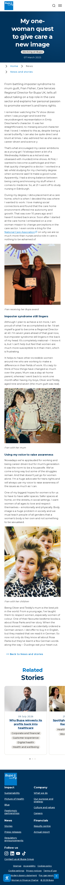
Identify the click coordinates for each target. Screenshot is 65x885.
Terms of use (50, 870)
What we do (41, 793)
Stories (8, 826)
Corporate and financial (26, 733)
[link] (56, 876)
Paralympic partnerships (11, 812)
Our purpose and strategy (43, 800)
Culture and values (44, 807)
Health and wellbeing (26, 747)
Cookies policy (45, 866)
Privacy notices (34, 870)
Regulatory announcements (13, 839)
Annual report (42, 832)
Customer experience (26, 737)
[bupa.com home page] (10, 5)
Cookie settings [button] (16, 870)
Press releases (12, 832)
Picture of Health (14, 798)
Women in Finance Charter (24, 880)
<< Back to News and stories (23, 655)
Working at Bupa (32, 51)
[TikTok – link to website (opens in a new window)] (24, 853)
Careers (38, 813)
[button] (54, 5)
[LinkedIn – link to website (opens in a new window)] (12, 853)
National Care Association (19, 232)
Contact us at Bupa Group (19, 859)
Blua (6, 804)
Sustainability (12, 793)
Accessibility (29, 866)
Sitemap (17, 866)
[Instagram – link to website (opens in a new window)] (6, 853)
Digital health (26, 742)
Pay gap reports (47, 875)
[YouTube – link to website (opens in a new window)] (18, 853)
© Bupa (47, 880)
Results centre (42, 826)
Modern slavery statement (23, 875)
